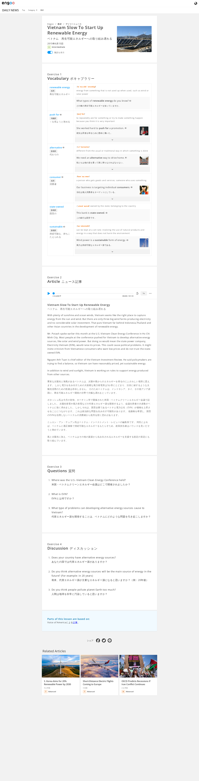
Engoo (50, 24)
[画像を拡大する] (134, 39)
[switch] (50, 52)
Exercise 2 (54, 277)
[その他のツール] (150, 293)
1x (144, 293)
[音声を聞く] (130, 101)
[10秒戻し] (137, 293)
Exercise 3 (54, 466)
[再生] (48, 293)
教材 (42, 10)
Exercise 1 (54, 74)
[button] (112, 139)
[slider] (54, 293)
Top (23, 10)
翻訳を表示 (59, 52)
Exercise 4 (54, 544)
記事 (75, 622)
